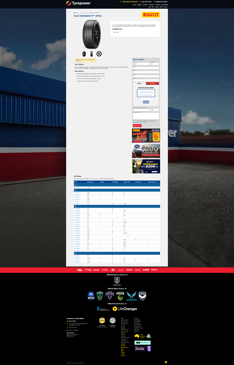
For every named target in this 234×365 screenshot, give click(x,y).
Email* (134, 74)
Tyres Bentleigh (137, 320)
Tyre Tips (123, 326)
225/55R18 (77, 233)
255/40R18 (77, 246)
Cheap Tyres (136, 331)
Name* (134, 66)
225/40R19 (77, 255)
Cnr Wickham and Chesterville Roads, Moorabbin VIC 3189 (78, 324)
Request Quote (137, 125)
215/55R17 (77, 199)
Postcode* (135, 78)
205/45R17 (77, 192)
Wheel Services (124, 340)
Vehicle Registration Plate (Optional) (140, 108)
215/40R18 (77, 209)
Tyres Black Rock (137, 321)
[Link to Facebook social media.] (166, 362)
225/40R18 (77, 211)
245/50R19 (77, 262)
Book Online (164, 4)
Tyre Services (124, 339)
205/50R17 (77, 197)
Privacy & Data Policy (74, 362)
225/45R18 (77, 215)
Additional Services (125, 342)
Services (145, 4)
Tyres (134, 4)
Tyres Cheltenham (137, 324)
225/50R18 (77, 228)
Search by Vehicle (125, 320)
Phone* (134, 70)
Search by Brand (124, 323)
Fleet (150, 7)
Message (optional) (137, 112)
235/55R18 (77, 239)
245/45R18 (77, 244)
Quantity (153, 62)
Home (76, 13)
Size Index (136, 318)
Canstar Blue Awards (138, 328)
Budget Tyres (136, 329)
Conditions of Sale (81, 362)
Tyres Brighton (137, 323)
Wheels (139, 4)
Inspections (123, 336)
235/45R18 (77, 235)
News (153, 7)
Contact (158, 4)
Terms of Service (140, 122)
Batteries (123, 334)
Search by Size (124, 321)
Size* (134, 62)
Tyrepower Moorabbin (130, 1)
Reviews (165, 7)
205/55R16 (77, 187)
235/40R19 (77, 258)
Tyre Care (123, 324)
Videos (161, 7)
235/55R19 (77, 260)
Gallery (157, 7)
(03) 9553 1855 (146, 1)
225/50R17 (77, 203)
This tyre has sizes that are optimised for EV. (85, 60)
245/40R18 (77, 242)
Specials (152, 4)
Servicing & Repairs (125, 337)
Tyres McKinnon (137, 326)
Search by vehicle (92, 178)
